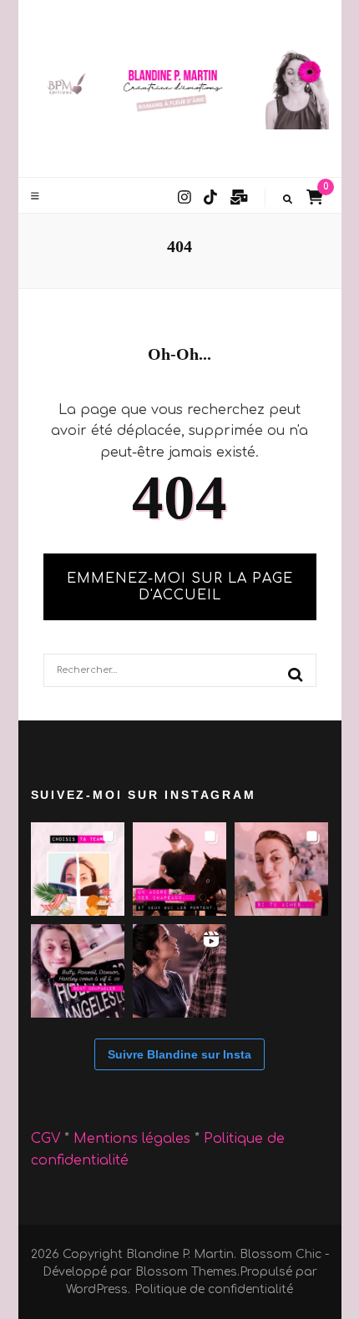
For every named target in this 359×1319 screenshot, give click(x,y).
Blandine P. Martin (180, 1254)
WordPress (97, 1289)
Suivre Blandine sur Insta (179, 1054)
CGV (45, 1138)
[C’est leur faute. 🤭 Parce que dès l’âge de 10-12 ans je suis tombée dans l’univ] (77, 971)
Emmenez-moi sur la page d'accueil (180, 587)
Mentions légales (134, 1138)
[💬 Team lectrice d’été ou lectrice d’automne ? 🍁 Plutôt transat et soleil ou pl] (77, 869)
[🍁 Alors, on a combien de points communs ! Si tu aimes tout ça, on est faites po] (281, 869)
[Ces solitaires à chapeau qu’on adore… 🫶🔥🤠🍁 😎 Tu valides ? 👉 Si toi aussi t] (179, 869)
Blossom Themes (186, 1272)
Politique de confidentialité (213, 1289)
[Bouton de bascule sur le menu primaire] (37, 196)
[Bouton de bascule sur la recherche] (287, 200)
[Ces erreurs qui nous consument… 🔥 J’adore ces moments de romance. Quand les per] (179, 971)
